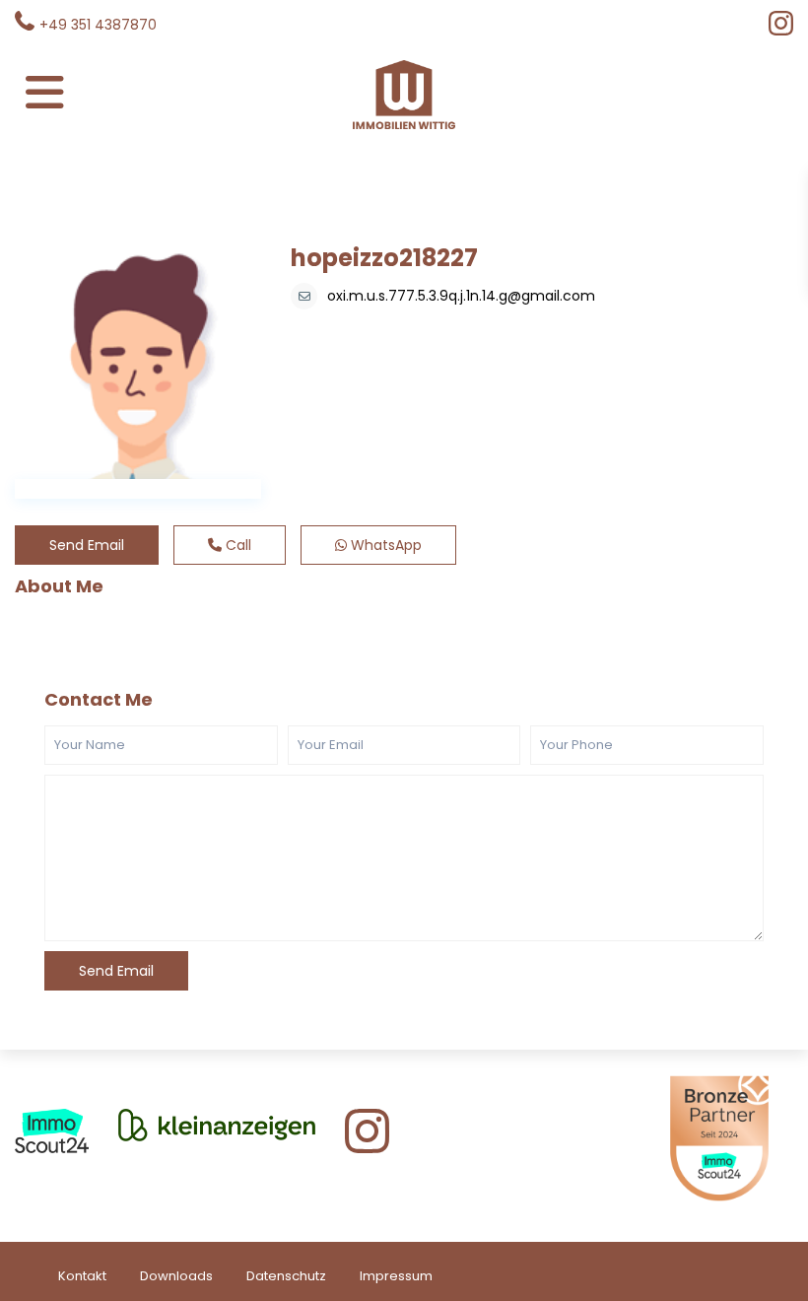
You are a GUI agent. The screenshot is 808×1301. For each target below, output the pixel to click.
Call (236, 545)
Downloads (176, 1276)
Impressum (396, 1276)
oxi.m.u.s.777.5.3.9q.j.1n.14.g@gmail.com (461, 296)
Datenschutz (286, 1276)
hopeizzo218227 (384, 257)
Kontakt (82, 1276)
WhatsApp (384, 545)
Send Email (86, 545)
